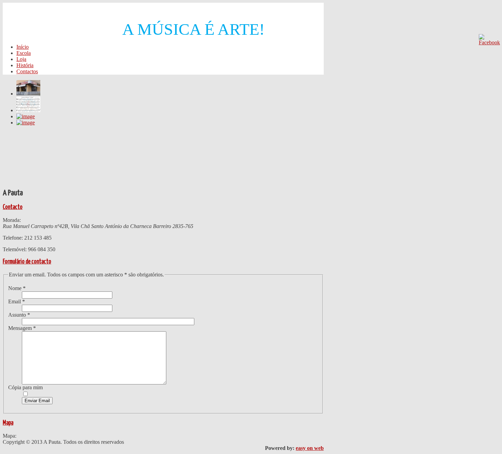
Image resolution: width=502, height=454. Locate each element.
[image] (28, 93)
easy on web (310, 448)
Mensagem (22, 328)
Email (16, 301)
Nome (17, 288)
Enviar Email (37, 400)
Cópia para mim (25, 387)
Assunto (19, 315)
